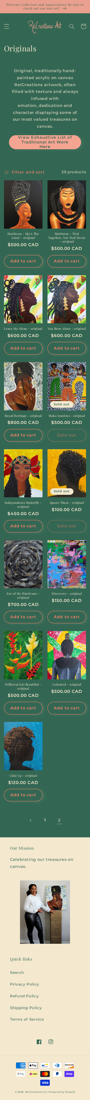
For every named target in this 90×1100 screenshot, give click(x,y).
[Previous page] (30, 820)
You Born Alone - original (67, 329)
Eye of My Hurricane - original (23, 595)
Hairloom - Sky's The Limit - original (23, 236)
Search (17, 972)
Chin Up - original (23, 775)
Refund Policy (24, 996)
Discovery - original (67, 593)
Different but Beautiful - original (23, 686)
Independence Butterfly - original (23, 505)
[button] (6, 26)
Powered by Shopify (61, 1092)
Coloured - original (66, 684)
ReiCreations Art (36, 1092)
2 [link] (59, 820)
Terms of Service (27, 1019)
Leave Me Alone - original (23, 329)
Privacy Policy (24, 984)
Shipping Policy (26, 1008)
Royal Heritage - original (23, 416)
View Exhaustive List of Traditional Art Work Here (45, 142)
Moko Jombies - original (66, 416)
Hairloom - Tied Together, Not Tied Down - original (66, 237)
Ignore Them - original (67, 503)
